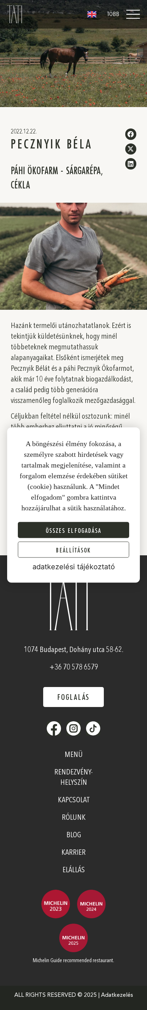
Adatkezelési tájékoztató (73, 566)
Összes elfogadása (74, 530)
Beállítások (73, 549)
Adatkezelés (117, 995)
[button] (131, 134)
